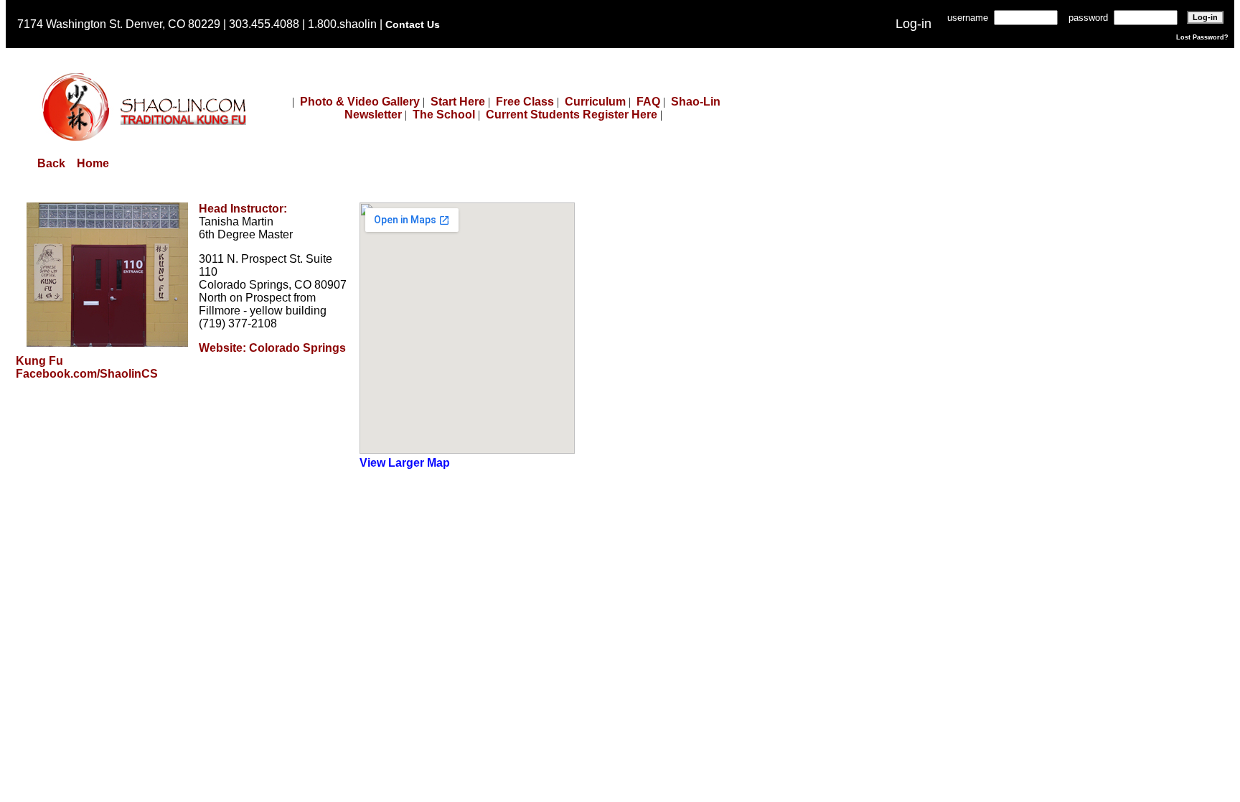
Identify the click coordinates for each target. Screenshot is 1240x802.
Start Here (458, 101)
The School (444, 114)
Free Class (525, 101)
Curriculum (595, 101)
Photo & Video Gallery (360, 101)
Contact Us (412, 24)
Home (93, 163)
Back (51, 163)
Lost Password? (1202, 37)
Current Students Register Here (571, 114)
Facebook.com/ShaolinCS (87, 374)
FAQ (648, 101)
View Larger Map (405, 463)
